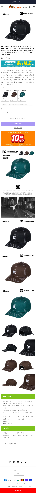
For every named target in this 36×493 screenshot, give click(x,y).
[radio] (5, 96)
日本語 (25, 7)
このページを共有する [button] (9, 444)
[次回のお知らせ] (34, 2)
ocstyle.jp (11, 483)
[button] (2, 7)
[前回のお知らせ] (2, 2)
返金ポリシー (27, 483)
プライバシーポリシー (12, 486)
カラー (3, 88)
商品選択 (18, 491)
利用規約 (21, 486)
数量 (2, 109)
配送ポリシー (28, 486)
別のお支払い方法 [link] (18, 127)
